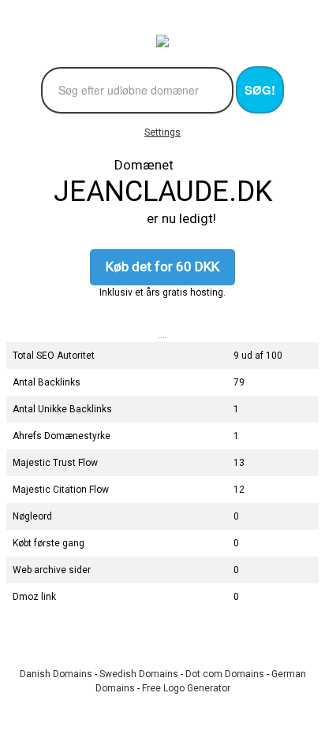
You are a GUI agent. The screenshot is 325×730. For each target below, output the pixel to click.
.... (162, 335)
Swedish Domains (138, 674)
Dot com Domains (224, 674)
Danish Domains (56, 674)
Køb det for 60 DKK (162, 266)
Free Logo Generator (186, 688)
